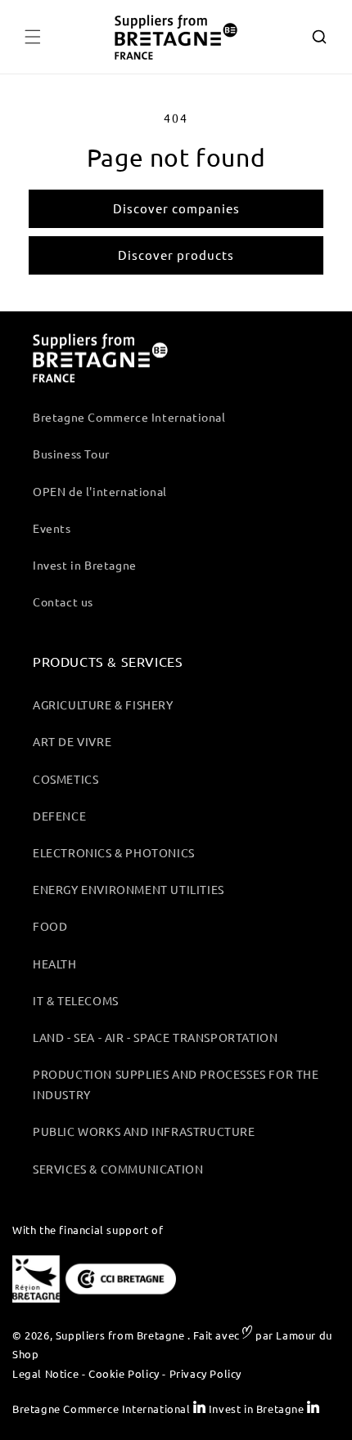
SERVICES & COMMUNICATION (118, 1168)
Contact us (63, 601)
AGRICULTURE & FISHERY (103, 704)
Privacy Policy (205, 1373)
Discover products (176, 254)
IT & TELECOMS (76, 1000)
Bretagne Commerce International (129, 416)
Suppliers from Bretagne (120, 1335)
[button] (33, 37)
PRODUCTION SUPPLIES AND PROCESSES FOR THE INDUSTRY (176, 1084)
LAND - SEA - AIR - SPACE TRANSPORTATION (155, 1037)
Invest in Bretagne (85, 564)
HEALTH (55, 963)
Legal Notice (45, 1373)
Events (52, 528)
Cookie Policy (124, 1373)
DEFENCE (59, 815)
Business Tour (71, 453)
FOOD (50, 926)
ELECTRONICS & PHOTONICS (114, 852)
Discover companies (176, 208)
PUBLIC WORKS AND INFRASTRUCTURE (144, 1131)
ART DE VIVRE (72, 741)
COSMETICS (65, 778)
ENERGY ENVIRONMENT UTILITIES (128, 889)
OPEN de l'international (100, 491)
